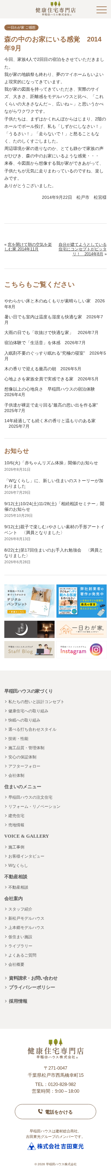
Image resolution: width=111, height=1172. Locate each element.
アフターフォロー (24, 766)
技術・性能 (18, 738)
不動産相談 (18, 887)
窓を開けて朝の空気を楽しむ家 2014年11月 (28, 247)
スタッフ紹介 (20, 909)
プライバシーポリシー (32, 987)
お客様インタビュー (26, 856)
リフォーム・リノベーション (34, 806)
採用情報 (18, 1001)
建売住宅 (16, 815)
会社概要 (16, 964)
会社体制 (16, 775)
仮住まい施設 (20, 936)
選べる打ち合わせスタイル (32, 729)
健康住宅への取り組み (28, 711)
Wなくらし (18, 865)
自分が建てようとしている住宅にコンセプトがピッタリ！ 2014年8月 (83, 249)
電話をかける (59, 1112)
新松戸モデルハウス (26, 918)
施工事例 (16, 847)
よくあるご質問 (22, 955)
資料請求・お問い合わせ (33, 978)
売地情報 (16, 825)
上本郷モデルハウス (26, 927)
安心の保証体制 (22, 757)
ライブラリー (20, 946)
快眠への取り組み (24, 720)
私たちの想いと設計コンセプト (36, 701)
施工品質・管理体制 (26, 747)
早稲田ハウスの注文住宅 (30, 797)
